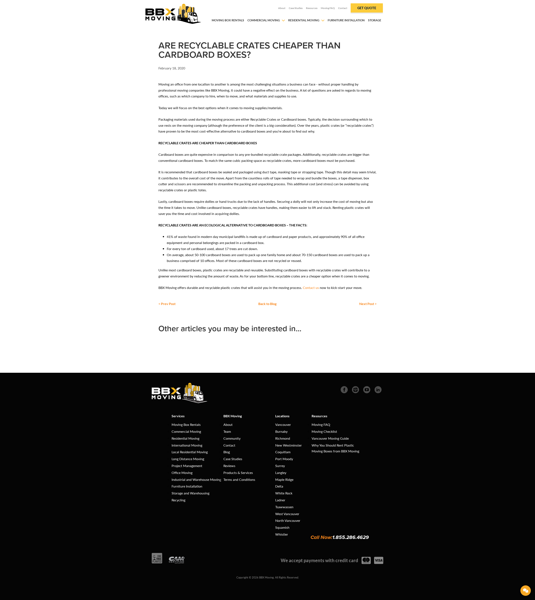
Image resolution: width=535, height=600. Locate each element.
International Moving (187, 445)
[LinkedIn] (378, 389)
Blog (226, 451)
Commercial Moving (263, 20)
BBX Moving (232, 416)
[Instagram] (355, 389)
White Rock (283, 493)
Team (227, 431)
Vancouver (283, 424)
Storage (374, 20)
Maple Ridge (284, 479)
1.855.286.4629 (350, 537)
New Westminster (288, 445)
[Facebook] (344, 389)
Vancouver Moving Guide (330, 438)
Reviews (229, 465)
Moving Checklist (324, 431)
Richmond (282, 438)
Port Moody (284, 458)
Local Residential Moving (190, 451)
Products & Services (238, 472)
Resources (311, 8)
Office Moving (182, 472)
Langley (280, 472)
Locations (282, 416)
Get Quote (366, 8)
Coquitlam (282, 451)
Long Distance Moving (188, 458)
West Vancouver (287, 513)
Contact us (311, 287)
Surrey (280, 465)
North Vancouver (287, 520)
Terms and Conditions (239, 479)
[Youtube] (367, 389)
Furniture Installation (346, 20)
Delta (279, 486)
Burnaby (281, 431)
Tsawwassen (284, 506)
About (281, 8)
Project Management (187, 465)
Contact (342, 8)
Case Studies (296, 8)
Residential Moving (303, 20)
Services (178, 416)
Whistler (281, 534)
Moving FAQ (328, 8)
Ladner (280, 500)
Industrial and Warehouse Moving (196, 479)
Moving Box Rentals (228, 20)
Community (232, 438)
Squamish (282, 527)
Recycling (178, 500)
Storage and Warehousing (190, 493)
